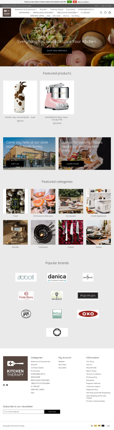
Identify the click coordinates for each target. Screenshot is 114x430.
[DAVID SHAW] (88, 277)
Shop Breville (91, 368)
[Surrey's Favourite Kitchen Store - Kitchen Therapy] (7, 12)
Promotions (70, 9)
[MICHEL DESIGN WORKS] (26, 314)
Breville (15, 247)
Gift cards (56, 16)
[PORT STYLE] (57, 332)
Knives (71, 247)
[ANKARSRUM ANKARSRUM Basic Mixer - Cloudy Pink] (57, 97)
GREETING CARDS (37, 16)
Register (62, 361)
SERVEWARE (35, 377)
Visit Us (66, 16)
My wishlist (62, 368)
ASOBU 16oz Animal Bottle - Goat (20, 117)
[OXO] (88, 314)
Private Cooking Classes (95, 401)
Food (15, 216)
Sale (48, 16)
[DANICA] (57, 277)
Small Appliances (98, 216)
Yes (69, 2)
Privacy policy (91, 377)
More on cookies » (83, 2)
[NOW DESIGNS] (57, 314)
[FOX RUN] (57, 295)
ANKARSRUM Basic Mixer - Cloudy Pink (57, 118)
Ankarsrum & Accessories (40, 361)
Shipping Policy (92, 389)
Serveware (71, 216)
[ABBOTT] (26, 277)
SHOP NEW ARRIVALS (57, 50)
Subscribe (52, 412)
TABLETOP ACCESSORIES (40, 383)
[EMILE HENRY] (26, 295)
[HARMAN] (88, 295)
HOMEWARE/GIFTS (38, 374)
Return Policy (91, 371)
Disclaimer (90, 380)
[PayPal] (95, 426)
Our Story (75, 16)
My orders (62, 365)
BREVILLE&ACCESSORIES (40, 380)
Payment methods (93, 383)
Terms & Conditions (93, 374)
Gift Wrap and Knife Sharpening (98, 393)
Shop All (34, 365)
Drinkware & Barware (43, 216)
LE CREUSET (85, 13)
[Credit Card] (92, 426)
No (75, 2)
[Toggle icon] (101, 13)
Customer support (93, 386)
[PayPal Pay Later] (99, 426)
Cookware (43, 247)
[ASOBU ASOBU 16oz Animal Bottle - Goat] (20, 97)
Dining (98, 247)
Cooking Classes (56, 9)
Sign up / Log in (106, 6)
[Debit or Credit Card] (103, 426)
